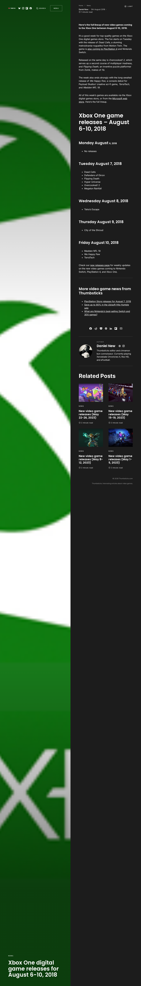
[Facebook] (31, 8)
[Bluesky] (19, 8)
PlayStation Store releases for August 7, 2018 (107, 301)
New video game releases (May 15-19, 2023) (120, 414)
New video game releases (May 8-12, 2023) (91, 459)
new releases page (100, 265)
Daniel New (106, 346)
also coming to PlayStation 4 (102, 49)
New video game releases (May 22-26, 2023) (91, 414)
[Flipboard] (27, 8)
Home (81, 5)
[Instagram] (23, 8)
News (10, 956)
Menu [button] (56, 8)
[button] (41, 8)
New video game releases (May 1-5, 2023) (120, 459)
